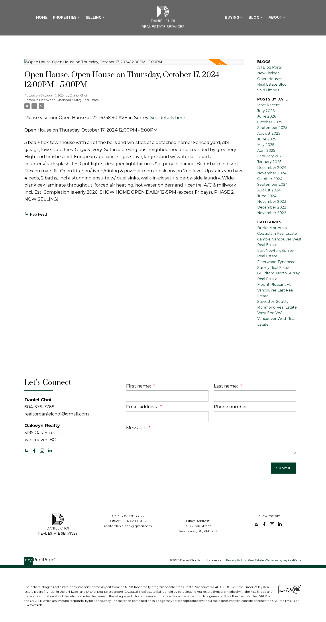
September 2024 (272, 184)
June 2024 (266, 196)
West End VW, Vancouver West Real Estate (276, 318)
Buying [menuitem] (232, 17)
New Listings (268, 73)
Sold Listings (268, 90)
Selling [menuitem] (94, 17)
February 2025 (270, 156)
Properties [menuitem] (65, 17)
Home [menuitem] (41, 17)
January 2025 (269, 162)
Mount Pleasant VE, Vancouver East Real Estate (275, 290)
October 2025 (269, 122)
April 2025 (266, 150)
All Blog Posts (269, 67)
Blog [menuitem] (254, 17)
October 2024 (269, 179)
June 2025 (266, 139)
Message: (136, 427)
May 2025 (265, 145)
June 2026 (266, 116)
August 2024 (269, 190)
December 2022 (271, 207)
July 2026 (266, 111)
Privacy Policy (236, 560)
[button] (26, 451)
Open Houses (269, 79)
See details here (167, 117)
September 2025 (272, 128)
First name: (139, 386)
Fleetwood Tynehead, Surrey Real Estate (69, 100)
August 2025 (268, 133)
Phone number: (231, 406)
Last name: (226, 386)
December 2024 (271, 167)
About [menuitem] (275, 17)
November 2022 (271, 213)
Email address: (142, 406)
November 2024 (271, 173)
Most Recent (268, 105)
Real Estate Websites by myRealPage (275, 560)
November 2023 (271, 201)
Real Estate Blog (272, 84)
